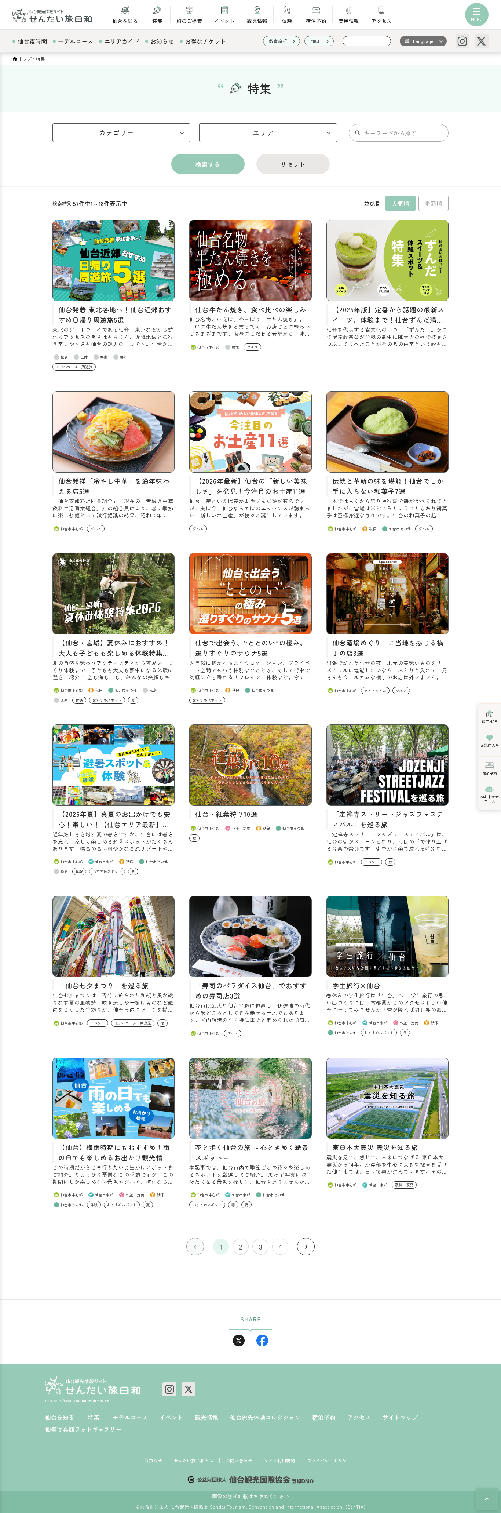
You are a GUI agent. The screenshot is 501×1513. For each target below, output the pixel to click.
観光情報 (257, 20)
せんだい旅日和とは (193, 1460)
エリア (263, 132)
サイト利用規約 (279, 1460)
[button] (487, 1499)
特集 (157, 20)
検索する (207, 164)
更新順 (433, 203)
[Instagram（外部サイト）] (462, 41)
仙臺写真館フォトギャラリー (83, 1429)
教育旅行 (278, 41)
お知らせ (162, 41)
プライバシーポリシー (329, 1460)
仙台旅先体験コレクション (265, 1417)
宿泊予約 (316, 20)
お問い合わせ (239, 1460)
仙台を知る (125, 20)
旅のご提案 (189, 20)
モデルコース (75, 41)
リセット (293, 164)
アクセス (381, 20)
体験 (287, 20)
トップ (25, 59)
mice (316, 41)
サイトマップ (400, 1417)
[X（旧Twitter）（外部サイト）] (482, 41)
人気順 (400, 203)
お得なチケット (205, 41)
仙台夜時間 (32, 41)
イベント (224, 20)
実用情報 (349, 20)
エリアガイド (121, 41)
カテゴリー (116, 132)
